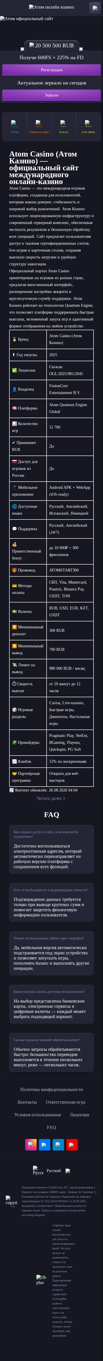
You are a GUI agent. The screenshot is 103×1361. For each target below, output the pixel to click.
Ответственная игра (65, 1102)
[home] (51, 8)
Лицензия (79, 1114)
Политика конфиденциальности (51, 1089)
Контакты (27, 1102)
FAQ (51, 1127)
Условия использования (37, 1114)
